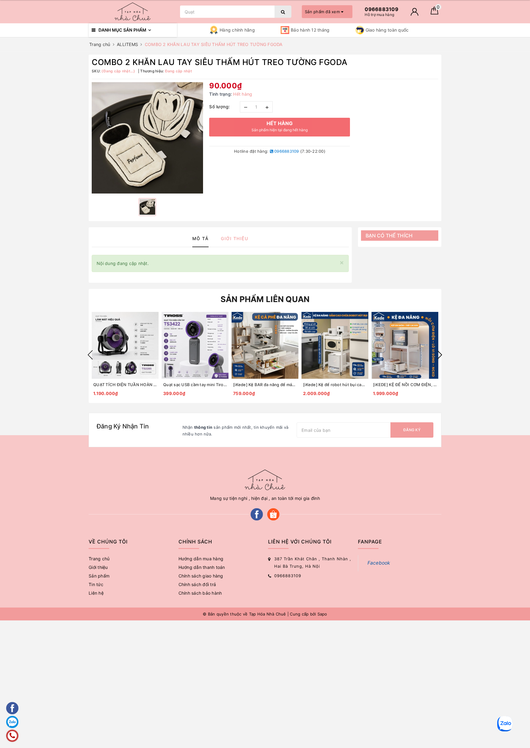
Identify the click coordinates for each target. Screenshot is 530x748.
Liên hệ (96, 593)
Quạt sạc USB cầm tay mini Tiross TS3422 (195, 384)
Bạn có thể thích (389, 235)
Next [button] (439, 354)
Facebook (378, 563)
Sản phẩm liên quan (265, 299)
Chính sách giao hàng (201, 575)
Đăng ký (412, 430)
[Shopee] (273, 513)
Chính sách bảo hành (200, 593)
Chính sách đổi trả (197, 584)
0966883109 (286, 151)
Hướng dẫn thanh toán (202, 567)
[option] (147, 138)
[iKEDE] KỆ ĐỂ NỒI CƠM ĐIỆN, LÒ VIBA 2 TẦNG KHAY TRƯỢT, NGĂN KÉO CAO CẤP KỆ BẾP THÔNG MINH (405, 384)
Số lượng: (219, 106)
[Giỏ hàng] (434, 12)
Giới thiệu (98, 567)
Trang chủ (99, 558)
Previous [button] (90, 354)
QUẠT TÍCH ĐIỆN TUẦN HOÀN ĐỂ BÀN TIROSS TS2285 (125, 384)
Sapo (322, 614)
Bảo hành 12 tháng (310, 30)
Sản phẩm (99, 575)
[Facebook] (257, 513)
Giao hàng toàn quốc (387, 30)
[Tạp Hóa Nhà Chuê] (133, 11)
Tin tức (96, 584)
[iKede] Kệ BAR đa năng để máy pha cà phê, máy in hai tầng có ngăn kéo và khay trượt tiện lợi (265, 384)
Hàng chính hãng (237, 30)
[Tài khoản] (414, 12)
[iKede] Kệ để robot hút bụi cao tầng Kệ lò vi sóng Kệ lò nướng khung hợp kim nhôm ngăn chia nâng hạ (335, 384)
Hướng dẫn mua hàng (201, 558)
